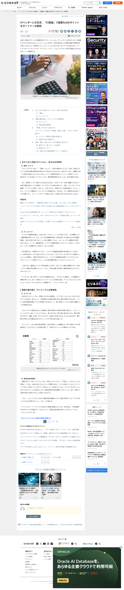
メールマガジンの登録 (31, 554)
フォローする (37, 36)
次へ (54, 421)
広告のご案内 (47, 556)
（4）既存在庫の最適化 (43, 125)
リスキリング (58, 7)
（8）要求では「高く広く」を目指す (48, 145)
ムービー (44, 7)
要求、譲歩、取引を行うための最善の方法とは (51, 142)
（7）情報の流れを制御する (44, 139)
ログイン (107, 3)
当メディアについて (30, 572)
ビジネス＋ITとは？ (26, 4)
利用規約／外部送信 (30, 564)
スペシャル (32, 7)
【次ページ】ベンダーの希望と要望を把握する (35, 418)
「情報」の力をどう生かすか (45, 128)
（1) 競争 (39, 113)
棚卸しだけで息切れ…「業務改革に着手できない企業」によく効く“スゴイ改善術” (48, 203)
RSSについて (28, 567)
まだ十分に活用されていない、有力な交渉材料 (51, 110)
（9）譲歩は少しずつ (42, 148)
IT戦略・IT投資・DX (28, 457)
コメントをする (33, 516)
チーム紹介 (47, 554)
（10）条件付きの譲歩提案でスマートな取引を (51, 151)
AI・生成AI (71, 7)
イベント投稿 (47, 559)
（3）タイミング (41, 122)
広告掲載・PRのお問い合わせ (96, 470)
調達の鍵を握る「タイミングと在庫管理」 (50, 119)
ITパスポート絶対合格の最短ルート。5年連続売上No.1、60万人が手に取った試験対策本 (52, 524)
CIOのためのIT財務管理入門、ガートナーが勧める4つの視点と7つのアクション (48, 212)
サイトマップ (28, 559)
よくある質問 (28, 556)
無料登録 (118, 3)
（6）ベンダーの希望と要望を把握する (48, 136)
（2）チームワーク (41, 116)
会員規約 (27, 562)
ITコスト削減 (26, 36)
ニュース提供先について (31, 569)
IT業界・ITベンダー (27, 462)
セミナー (20, 7)
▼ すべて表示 (76, 227)
